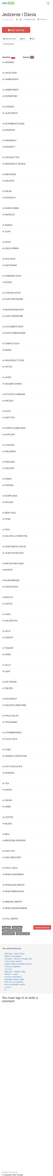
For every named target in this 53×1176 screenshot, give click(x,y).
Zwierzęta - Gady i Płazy (14, 953)
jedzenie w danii (23, 933)
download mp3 (10, 39)
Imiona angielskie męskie (15, 984)
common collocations (13, 976)
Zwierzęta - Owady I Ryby (15, 971)
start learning (17, 30)
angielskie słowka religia (14, 979)
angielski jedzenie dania (12, 930)
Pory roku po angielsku (14, 981)
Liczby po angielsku (12, 966)
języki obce (17, 927)
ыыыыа (8, 987)
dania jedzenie (8, 933)
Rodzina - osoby (11, 974)
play (32, 39)
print (23, 39)
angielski (6, 927)
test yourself (9, 44)
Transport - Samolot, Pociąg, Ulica (18, 958)
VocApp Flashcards (10, 1172)
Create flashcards (42, 927)
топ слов (8, 969)
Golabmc (43, 19)
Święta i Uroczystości (13, 956)
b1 (6, 989)
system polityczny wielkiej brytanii (18, 963)
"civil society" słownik (13, 961)
